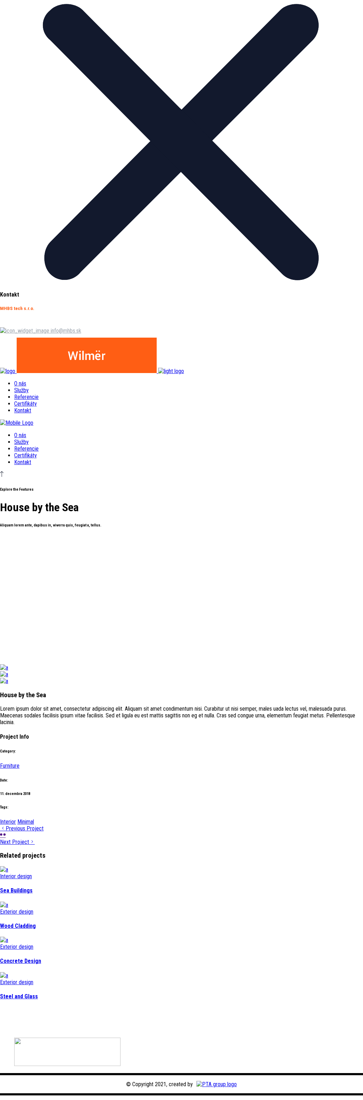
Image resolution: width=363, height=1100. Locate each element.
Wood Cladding (18, 926)
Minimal (25, 821)
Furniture (9, 765)
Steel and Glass (19, 996)
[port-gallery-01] (4, 667)
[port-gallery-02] (4, 674)
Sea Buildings (16, 890)
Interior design (16, 876)
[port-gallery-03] (4, 681)
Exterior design (16, 911)
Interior (8, 821)
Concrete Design (20, 961)
